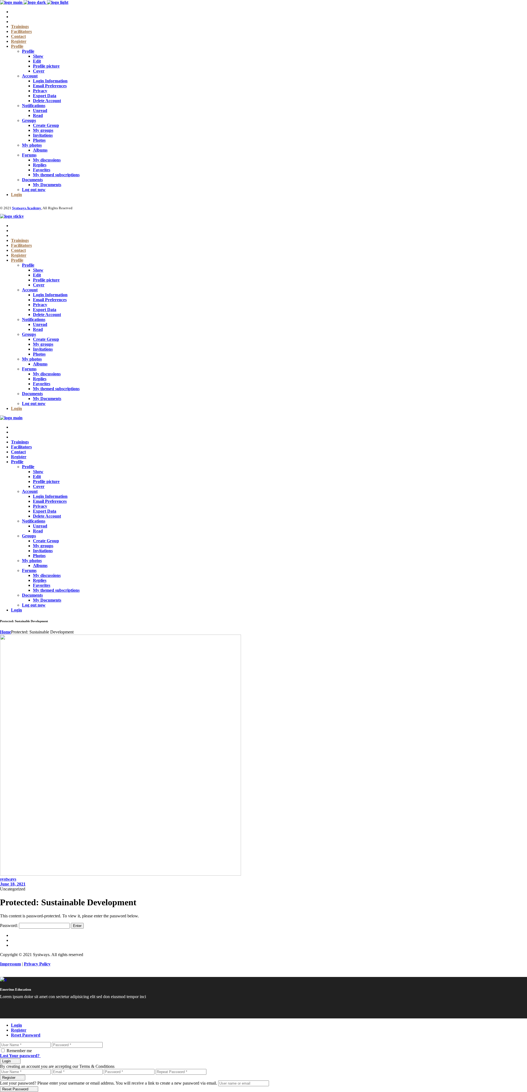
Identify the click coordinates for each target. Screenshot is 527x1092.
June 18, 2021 (13, 884)
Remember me (19, 1050)
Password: (9, 925)
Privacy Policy (37, 964)
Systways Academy (26, 208)
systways (8, 879)
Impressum (10, 964)
